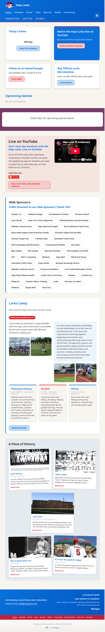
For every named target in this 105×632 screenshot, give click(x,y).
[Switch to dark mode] (97, 15)
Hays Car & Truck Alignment (40, 220)
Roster (29, 12)
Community (69, 12)
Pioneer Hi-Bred (82, 214)
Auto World (16, 220)
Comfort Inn (86, 275)
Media (58, 12)
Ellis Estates (33, 251)
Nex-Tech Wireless (52, 251)
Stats (38, 12)
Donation (40, 18)
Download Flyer (19, 427)
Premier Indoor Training (36, 281)
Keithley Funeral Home (21, 226)
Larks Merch (66, 82)
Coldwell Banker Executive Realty (73, 220)
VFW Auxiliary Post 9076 (77, 251)
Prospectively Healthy (55, 245)
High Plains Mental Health (22, 275)
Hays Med (60, 257)
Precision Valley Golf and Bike (68, 232)
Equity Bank (30, 287)
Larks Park (27, 18)
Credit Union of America (51, 275)
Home (8, 12)
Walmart (46, 257)
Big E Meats (16, 251)
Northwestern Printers (59, 214)
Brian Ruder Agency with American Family (30, 232)
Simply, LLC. (16, 214)
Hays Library (43, 263)
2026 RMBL (16, 79)
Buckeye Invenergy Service (67, 263)
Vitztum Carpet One (20, 238)
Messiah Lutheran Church (22, 269)
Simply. (56, 627)
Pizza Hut (46, 287)
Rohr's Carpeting (28, 257)
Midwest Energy (35, 214)
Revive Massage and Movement (25, 245)
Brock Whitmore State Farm (76, 226)
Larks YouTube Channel (71, 45)
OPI (13, 257)
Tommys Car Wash (73, 281)
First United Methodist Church (78, 269)
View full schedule (28, 48)
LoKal (55, 281)
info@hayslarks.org (27, 603)
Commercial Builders (49, 269)
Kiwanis (71, 275)
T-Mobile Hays (41, 238)
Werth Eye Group (78, 257)
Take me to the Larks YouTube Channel (25, 184)
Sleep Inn (15, 281)
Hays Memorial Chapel (48, 226)
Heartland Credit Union (64, 238)
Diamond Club (12, 18)
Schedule (18, 12)
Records (48, 12)
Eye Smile (75, 245)
